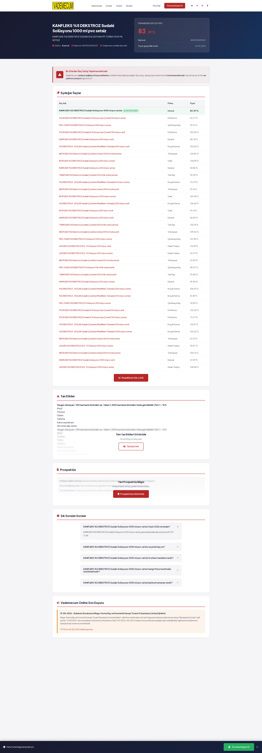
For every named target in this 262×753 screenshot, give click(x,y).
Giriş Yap (156, 5)
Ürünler (109, 6)
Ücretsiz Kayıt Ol (174, 6)
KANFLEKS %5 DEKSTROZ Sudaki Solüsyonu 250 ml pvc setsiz (87, 168)
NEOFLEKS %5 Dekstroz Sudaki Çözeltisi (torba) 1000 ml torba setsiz (90, 153)
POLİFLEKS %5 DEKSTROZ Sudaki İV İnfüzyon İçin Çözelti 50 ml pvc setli (91, 310)
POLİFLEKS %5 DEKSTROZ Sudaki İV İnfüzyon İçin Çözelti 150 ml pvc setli (92, 132)
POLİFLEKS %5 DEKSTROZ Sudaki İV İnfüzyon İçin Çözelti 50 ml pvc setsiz (92, 118)
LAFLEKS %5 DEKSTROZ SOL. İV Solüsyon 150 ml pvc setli (85, 246)
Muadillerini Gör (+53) (133, 377)
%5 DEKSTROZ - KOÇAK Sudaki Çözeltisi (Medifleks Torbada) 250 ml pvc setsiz (95, 288)
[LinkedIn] (192, 6)
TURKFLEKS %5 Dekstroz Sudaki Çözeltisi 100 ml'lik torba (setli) (87, 274)
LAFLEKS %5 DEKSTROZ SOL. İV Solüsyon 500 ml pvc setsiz (86, 345)
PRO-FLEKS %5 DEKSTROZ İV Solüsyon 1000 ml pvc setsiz (85, 239)
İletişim (129, 6)
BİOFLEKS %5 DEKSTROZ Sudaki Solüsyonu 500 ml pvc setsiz (87, 161)
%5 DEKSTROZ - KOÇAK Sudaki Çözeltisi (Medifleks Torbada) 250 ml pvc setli (94, 203)
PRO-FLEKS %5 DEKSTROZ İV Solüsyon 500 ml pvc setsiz (85, 125)
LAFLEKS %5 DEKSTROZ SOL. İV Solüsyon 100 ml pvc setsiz (86, 253)
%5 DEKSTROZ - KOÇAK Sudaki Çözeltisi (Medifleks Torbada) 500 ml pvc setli (94, 146)
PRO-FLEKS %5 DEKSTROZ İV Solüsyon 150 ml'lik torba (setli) (86, 267)
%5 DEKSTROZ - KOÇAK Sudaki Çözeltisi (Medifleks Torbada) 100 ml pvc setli (94, 324)
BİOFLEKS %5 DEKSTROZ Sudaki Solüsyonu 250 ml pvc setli (86, 210)
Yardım (119, 6)
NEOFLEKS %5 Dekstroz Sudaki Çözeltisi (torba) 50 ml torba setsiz (89, 260)
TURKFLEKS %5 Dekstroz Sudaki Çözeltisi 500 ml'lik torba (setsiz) (88, 224)
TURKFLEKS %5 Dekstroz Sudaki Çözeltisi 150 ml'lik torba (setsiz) (88, 175)
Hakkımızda (96, 6)
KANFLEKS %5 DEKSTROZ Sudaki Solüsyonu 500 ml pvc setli (86, 139)
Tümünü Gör (133, 446)
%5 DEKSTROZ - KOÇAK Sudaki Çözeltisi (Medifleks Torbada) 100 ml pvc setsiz (95, 296)
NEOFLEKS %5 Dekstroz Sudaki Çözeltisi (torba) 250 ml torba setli (89, 189)
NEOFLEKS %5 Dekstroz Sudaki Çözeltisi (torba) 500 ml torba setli (89, 232)
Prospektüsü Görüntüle (132, 494)
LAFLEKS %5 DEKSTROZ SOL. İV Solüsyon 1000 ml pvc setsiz (86, 367)
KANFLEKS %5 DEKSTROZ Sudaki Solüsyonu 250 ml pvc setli (86, 217)
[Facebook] (208, 6)
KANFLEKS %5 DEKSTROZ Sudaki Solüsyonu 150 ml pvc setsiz (87, 281)
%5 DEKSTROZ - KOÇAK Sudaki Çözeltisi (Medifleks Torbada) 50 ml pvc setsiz (94, 182)
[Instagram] (202, 6)
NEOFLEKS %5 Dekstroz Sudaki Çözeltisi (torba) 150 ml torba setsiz (89, 338)
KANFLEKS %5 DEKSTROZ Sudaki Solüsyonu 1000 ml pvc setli (87, 360)
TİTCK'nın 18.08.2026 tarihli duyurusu (76, 629)
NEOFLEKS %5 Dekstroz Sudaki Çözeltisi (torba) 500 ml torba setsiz (90, 353)
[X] (197, 6)
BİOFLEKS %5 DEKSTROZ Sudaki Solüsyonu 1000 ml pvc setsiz (87, 196)
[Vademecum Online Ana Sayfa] (63, 5)
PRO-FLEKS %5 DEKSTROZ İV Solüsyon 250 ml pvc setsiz (85, 303)
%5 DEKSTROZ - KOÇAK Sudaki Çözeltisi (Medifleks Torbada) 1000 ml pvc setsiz (95, 331)
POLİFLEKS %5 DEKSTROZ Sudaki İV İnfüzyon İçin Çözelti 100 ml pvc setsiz (93, 317)
